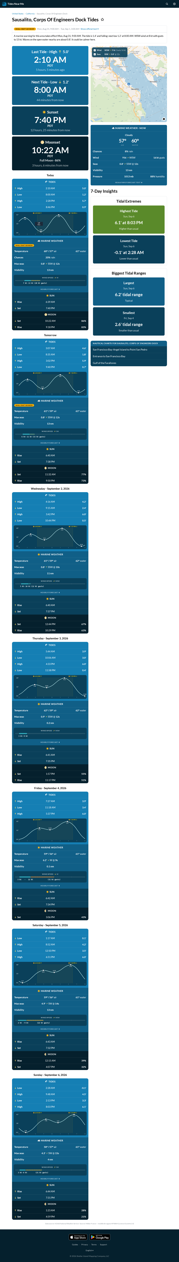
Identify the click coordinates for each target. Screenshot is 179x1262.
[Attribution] (164, 119)
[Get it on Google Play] (100, 1237)
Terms (94, 1244)
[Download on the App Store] (78, 1237)
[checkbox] (110, 50)
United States (17, 13)
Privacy (84, 1244)
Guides (75, 1244)
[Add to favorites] (102, 19)
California (30, 13)
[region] (129, 84)
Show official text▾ (90, 28)
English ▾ (89, 1250)
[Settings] (174, 4)
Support (103, 1244)
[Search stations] (166, 4)
